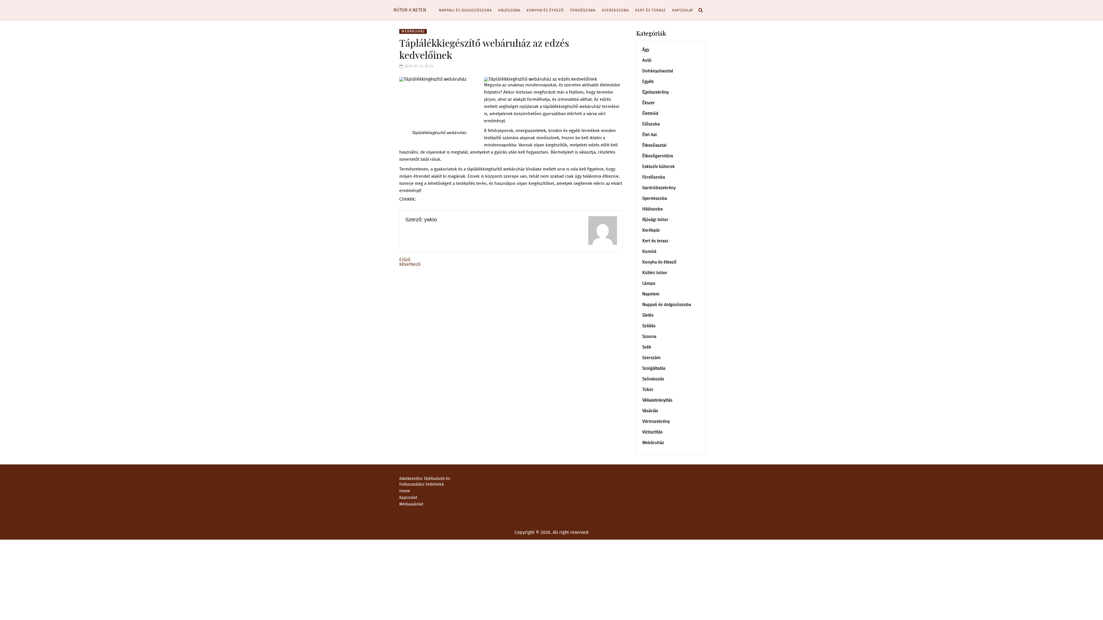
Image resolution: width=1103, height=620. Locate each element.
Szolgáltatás (654, 368)
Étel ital (649, 135)
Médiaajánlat (411, 504)
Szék (646, 347)
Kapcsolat (682, 10)
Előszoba (651, 124)
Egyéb (648, 82)
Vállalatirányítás (657, 400)
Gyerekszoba (615, 10)
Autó (646, 60)
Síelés (647, 315)
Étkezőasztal (654, 145)
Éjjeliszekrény (655, 92)
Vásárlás (650, 411)
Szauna (649, 336)
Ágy (645, 50)
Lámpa (648, 283)
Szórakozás (653, 379)
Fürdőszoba (582, 10)
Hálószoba (509, 10)
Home (404, 491)
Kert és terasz (650, 10)
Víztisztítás (652, 432)
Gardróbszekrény (659, 188)
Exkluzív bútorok (658, 166)
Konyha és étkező (545, 10)
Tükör (647, 390)
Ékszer (648, 103)
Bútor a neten (410, 10)
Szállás (648, 326)
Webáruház (413, 31)
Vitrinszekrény (656, 421)
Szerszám (651, 358)
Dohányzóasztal (657, 71)
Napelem (651, 294)
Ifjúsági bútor (655, 220)
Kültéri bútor (654, 273)
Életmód (650, 113)
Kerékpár (651, 230)
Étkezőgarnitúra (657, 156)
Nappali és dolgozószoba (465, 10)
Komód (649, 251)
